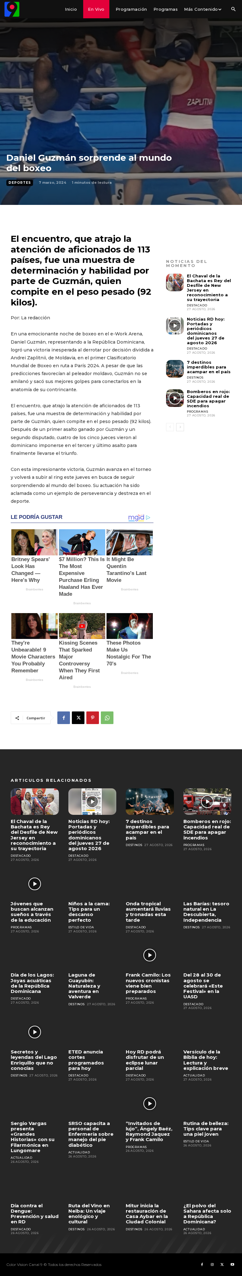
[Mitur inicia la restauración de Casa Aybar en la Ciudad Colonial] (150, 1186)
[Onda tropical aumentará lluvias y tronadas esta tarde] (150, 884)
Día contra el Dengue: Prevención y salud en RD (35, 1214)
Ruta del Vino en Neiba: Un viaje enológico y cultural (89, 1214)
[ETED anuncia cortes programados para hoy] (92, 1032)
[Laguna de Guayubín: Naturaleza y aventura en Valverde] (92, 955)
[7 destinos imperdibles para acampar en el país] (175, 369)
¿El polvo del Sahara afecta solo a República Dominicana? (207, 1214)
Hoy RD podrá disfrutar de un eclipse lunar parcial (145, 1060)
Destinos (195, 377)
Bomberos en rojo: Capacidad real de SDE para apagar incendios (208, 398)
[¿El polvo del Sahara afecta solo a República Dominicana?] (207, 1186)
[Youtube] (232, 1264)
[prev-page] (170, 427)
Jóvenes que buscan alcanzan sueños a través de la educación (32, 912)
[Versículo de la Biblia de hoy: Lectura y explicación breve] (207, 1032)
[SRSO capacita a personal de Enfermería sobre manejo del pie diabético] (92, 1103)
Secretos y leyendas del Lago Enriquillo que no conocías (34, 1060)
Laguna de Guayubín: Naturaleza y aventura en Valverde (84, 986)
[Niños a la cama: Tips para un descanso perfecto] (92, 884)
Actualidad (194, 1075)
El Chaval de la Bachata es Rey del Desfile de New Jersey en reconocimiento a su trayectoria (209, 287)
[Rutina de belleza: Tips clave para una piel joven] (207, 1103)
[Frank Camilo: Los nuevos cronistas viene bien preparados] (150, 955)
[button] (233, 9)
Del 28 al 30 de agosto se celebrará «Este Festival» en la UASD (203, 986)
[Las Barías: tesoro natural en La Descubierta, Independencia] (207, 884)
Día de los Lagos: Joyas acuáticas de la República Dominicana (32, 983)
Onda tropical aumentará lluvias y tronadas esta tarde (148, 912)
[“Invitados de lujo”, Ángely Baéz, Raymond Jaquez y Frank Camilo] (150, 1103)
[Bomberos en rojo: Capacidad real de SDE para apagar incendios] (175, 398)
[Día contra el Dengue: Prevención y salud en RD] (35, 1186)
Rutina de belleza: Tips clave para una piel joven (205, 1128)
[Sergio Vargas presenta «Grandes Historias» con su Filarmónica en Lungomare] (35, 1103)
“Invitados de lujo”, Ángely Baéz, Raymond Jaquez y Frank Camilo (149, 1131)
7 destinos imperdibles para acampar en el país (209, 367)
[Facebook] (63, 717)
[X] (78, 717)
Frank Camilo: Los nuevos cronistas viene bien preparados (148, 983)
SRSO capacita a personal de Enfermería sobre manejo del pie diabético (90, 1134)
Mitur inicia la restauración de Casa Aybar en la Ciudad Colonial (147, 1214)
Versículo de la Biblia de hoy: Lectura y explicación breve (205, 1060)
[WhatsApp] (107, 717)
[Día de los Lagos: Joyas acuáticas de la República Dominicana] (35, 955)
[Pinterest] (92, 717)
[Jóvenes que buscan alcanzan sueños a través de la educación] (35, 884)
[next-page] (180, 427)
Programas (197, 411)
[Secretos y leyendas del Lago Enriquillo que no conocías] (35, 1032)
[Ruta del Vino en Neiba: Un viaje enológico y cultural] (92, 1186)
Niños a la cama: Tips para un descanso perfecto (89, 912)
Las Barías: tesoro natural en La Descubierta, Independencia (206, 912)
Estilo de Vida (81, 927)
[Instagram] (212, 1264)
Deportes (20, 183)
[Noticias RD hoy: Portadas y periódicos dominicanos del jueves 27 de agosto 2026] (175, 325)
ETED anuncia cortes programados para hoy (86, 1060)
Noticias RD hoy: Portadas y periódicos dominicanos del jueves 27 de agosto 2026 (206, 330)
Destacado (197, 305)
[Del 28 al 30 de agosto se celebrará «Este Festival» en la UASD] (207, 955)
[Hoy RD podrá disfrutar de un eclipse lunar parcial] (150, 1032)
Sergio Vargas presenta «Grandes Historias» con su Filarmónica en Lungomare (33, 1136)
